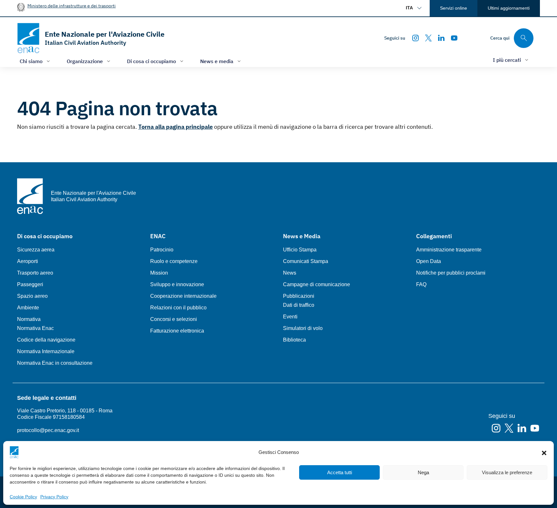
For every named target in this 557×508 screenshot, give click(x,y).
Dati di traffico (298, 305)
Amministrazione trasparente (449, 249)
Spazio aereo (32, 296)
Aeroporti (27, 261)
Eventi (290, 316)
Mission (159, 273)
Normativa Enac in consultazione (55, 363)
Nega (423, 472)
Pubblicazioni (298, 296)
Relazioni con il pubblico (178, 307)
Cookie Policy (23, 496)
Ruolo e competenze (174, 261)
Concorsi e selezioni (173, 319)
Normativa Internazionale (45, 351)
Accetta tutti (339, 472)
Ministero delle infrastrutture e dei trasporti (71, 6)
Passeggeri (30, 284)
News (289, 273)
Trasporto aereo (35, 273)
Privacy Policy (54, 496)
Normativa (29, 319)
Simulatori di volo (303, 328)
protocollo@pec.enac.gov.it (48, 430)
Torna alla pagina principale (175, 126)
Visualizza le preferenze (507, 472)
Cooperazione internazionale (183, 296)
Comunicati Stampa (305, 261)
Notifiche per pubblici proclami (450, 273)
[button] (544, 452)
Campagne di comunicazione (316, 284)
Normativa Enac (35, 328)
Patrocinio (161, 249)
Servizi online (453, 8)
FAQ (421, 284)
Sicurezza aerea (35, 249)
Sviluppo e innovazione (177, 284)
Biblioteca (294, 340)
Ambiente (28, 307)
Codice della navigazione (46, 340)
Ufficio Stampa (300, 249)
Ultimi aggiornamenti (509, 8)
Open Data (428, 261)
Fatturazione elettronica (177, 331)
